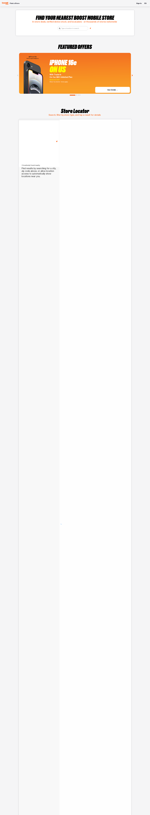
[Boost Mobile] (5, 3)
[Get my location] (90, 28)
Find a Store (14, 3)
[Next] (132, 75)
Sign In (139, 3)
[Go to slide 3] (78, 95)
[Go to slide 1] (72, 95)
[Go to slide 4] (79, 95)
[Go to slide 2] (76, 95)
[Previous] (17, 75)
